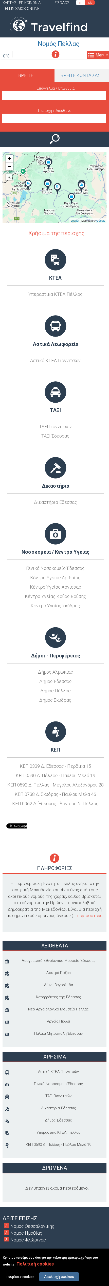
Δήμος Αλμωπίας (55, 672)
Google (100, 220)
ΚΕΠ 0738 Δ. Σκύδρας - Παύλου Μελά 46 (55, 794)
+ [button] (9, 158)
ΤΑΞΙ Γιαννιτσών (55, 426)
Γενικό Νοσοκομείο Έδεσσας (55, 568)
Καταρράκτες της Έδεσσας (58, 997)
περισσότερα (89, 915)
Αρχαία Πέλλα (58, 1021)
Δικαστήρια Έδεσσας (55, 502)
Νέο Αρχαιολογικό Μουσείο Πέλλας (58, 1009)
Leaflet (75, 220)
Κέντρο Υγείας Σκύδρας (55, 605)
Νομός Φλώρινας (28, 1239)
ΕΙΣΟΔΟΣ (62, 3)
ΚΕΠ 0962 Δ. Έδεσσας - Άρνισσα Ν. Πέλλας (55, 803)
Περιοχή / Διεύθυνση (56, 110)
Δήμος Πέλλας (55, 690)
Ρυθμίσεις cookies (20, 1277)
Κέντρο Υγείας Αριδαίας (55, 577)
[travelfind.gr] (48, 34)
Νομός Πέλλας (58, 44)
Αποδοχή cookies (59, 1276)
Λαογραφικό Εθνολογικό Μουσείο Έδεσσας (59, 960)
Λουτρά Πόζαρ (58, 972)
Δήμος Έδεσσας (55, 681)
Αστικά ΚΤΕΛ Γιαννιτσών (55, 360)
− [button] (9, 166)
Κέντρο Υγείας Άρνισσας (55, 587)
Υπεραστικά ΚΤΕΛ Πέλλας (55, 294)
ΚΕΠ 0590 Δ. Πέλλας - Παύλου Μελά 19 (55, 775)
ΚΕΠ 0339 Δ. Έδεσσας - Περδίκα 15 (55, 766)
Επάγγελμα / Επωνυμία (56, 88)
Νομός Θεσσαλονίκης (32, 1226)
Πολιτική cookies (35, 1264)
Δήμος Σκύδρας (55, 700)
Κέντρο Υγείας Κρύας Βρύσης (55, 596)
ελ (90, 3)
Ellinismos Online (22, 8)
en (80, 3)
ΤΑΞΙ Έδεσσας (55, 436)
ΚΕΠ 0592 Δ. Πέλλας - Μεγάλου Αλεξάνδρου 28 (55, 784)
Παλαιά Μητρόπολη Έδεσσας (58, 1033)
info (55, 54)
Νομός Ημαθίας (26, 1233)
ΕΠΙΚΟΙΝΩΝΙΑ (30, 3)
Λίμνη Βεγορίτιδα (58, 985)
